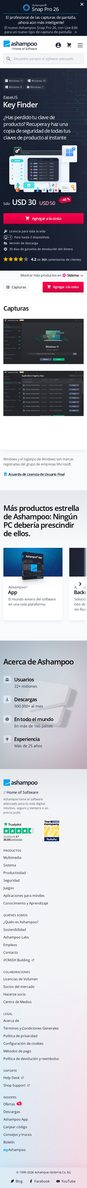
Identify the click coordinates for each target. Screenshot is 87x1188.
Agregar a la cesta (46, 218)
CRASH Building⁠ (16, 960)
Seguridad (11, 880)
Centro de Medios (17, 1002)
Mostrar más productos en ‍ (49, 275)
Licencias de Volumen (20, 979)
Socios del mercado (19, 986)
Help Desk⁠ (11, 1077)
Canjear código (15, 1127)
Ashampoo (14, 1150)
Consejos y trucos (17, 1134)
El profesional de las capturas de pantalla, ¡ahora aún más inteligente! (41, 20)
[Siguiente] (80, 584)
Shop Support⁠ (14, 1085)
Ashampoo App (15, 1119)
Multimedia (12, 857)
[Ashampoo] (20, 782)
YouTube (68, 1181)
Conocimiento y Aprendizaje (25, 903)
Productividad (14, 872)
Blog (19, 1181)
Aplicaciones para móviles (24, 895)
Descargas (11, 1111)
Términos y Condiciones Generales (31, 1028)
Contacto (10, 952)
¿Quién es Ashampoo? (20, 922)
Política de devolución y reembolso (31, 1058)
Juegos (8, 888)
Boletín (9, 1142)
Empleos (10, 944)
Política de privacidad (20, 1036)
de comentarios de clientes (56, 259)
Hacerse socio (14, 994)
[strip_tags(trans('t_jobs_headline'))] (51, 831)
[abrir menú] (80, 45)
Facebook (42, 1181)
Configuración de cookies (23, 1043)
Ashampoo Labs (16, 937)
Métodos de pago (17, 1051)
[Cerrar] (82, 4)
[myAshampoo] (58, 45)
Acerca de (11, 1020)
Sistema (9, 865)
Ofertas (11, 1104)
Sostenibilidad (14, 929)
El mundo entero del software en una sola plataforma (32, 602)
